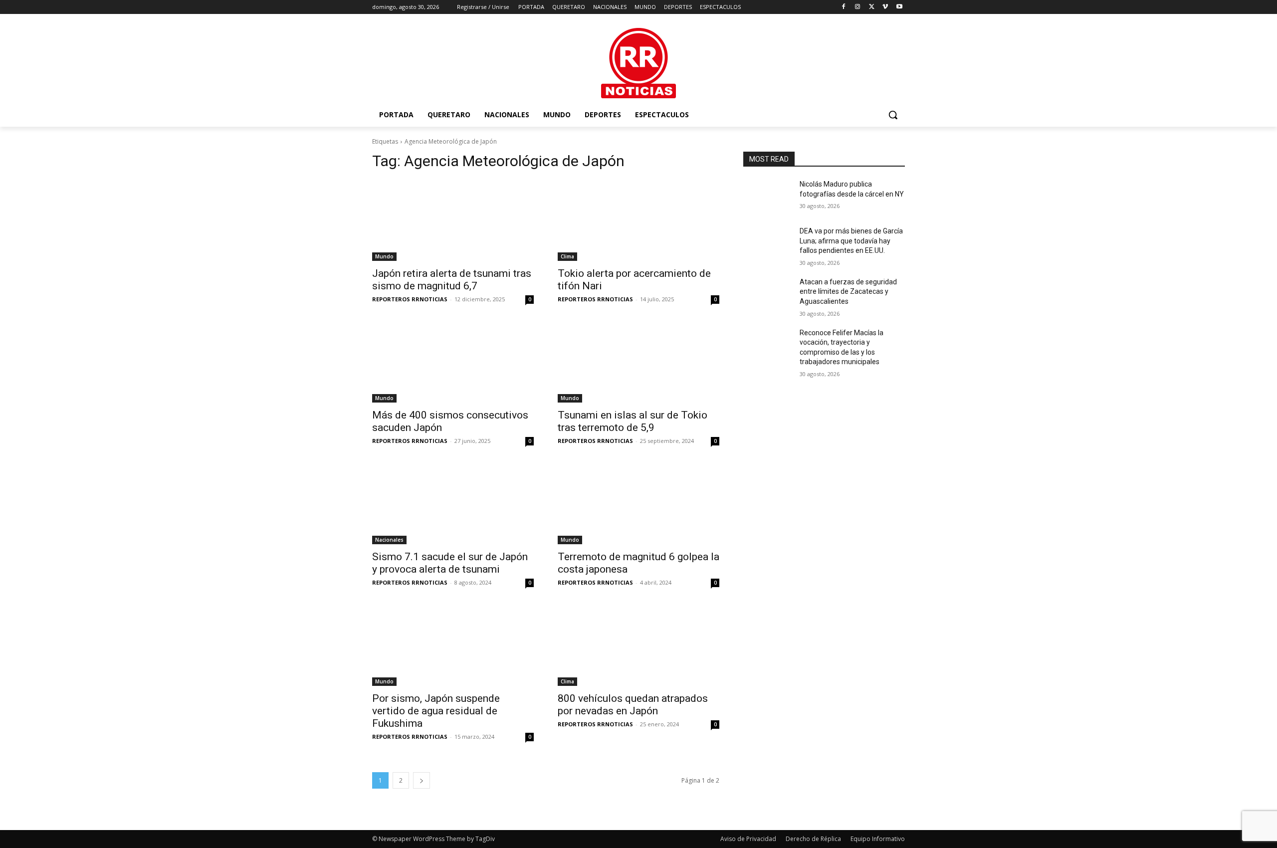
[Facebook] (844, 7)
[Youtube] (899, 7)
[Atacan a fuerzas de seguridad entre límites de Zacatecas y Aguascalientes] (767, 294)
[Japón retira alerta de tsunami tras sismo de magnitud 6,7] (453, 220)
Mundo (384, 256)
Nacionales (389, 539)
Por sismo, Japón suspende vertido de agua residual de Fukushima (436, 710)
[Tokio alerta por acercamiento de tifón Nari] (638, 220)
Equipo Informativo (878, 839)
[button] (893, 115)
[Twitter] (871, 7)
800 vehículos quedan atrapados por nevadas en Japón (633, 704)
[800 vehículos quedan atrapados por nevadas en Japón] (638, 645)
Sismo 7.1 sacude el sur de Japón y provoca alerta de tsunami (450, 563)
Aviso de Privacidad (748, 839)
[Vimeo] (885, 7)
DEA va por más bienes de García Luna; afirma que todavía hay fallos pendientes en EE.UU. (851, 240)
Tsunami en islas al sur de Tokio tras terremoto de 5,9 (632, 421)
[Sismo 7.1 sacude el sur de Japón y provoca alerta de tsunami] (453, 503)
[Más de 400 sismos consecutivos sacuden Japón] (453, 362)
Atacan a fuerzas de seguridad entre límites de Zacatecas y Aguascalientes (848, 291)
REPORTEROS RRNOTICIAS (409, 299)
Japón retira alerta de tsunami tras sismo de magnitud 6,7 (451, 279)
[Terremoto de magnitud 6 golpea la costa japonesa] (638, 503)
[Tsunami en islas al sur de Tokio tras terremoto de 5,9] (638, 362)
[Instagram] (857, 7)
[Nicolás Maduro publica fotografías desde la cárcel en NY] (767, 196)
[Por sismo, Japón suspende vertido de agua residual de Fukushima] (453, 645)
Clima (567, 256)
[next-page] (421, 780)
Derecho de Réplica (813, 839)
